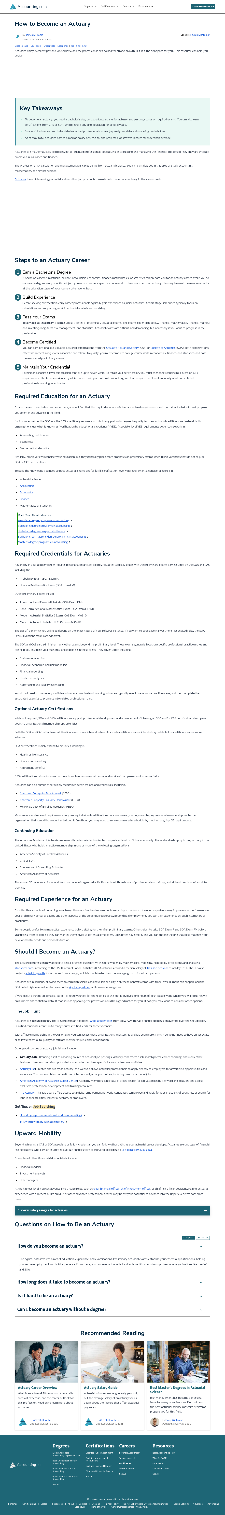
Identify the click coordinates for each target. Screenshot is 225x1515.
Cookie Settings (181, 1504)
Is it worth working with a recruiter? (42, 1122)
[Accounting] (28, 7)
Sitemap (96, 1504)
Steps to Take (21, 46)
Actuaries (20, 179)
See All (56, 1485)
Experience (62, 46)
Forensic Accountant (129, 1453)
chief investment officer (135, 1188)
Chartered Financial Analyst (100, 1471)
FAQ (84, 46)
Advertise (198, 1504)
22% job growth (35, 973)
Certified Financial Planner (99, 1466)
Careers (127, 1446)
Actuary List (27, 1069)
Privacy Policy (112, 1504)
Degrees (61, 1446)
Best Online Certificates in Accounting (65, 1478)
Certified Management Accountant (97, 1459)
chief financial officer (106, 1188)
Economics (26, 492)
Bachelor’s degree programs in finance (41, 531)
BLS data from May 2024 (137, 1150)
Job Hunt (75, 46)
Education (36, 46)
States (44, 1504)
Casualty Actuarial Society (122, 348)
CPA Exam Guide (161, 1469)
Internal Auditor (127, 1469)
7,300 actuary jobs (101, 1021)
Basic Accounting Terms (165, 1453)
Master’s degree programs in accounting (43, 542)
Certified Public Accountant (99, 1453)
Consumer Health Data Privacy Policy (129, 1507)
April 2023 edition (79, 987)
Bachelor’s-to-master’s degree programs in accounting (52, 536)
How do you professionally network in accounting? (51, 1115)
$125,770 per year (157, 968)
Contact (83, 1504)
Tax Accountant (127, 1458)
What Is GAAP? (160, 1458)
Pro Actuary (27, 1092)
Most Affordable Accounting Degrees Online (66, 1454)
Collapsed (188, 1238)
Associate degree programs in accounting (43, 520)
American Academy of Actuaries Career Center (48, 1081)
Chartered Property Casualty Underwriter (45, 800)
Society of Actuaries (163, 348)
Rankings (12, 1504)
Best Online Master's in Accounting (64, 1470)
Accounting (27, 486)
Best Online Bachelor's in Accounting (65, 1462)
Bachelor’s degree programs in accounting (44, 526)
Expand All (203, 1238)
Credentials (49, 46)
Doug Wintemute (175, 1420)
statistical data (24, 968)
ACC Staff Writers (43, 1420)
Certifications (100, 1446)
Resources (163, 1446)
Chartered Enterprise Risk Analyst (40, 793)
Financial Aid (159, 1463)
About (71, 1504)
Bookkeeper (125, 1463)
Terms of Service (98, 1507)
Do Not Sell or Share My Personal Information (146, 1504)
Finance (24, 499)
